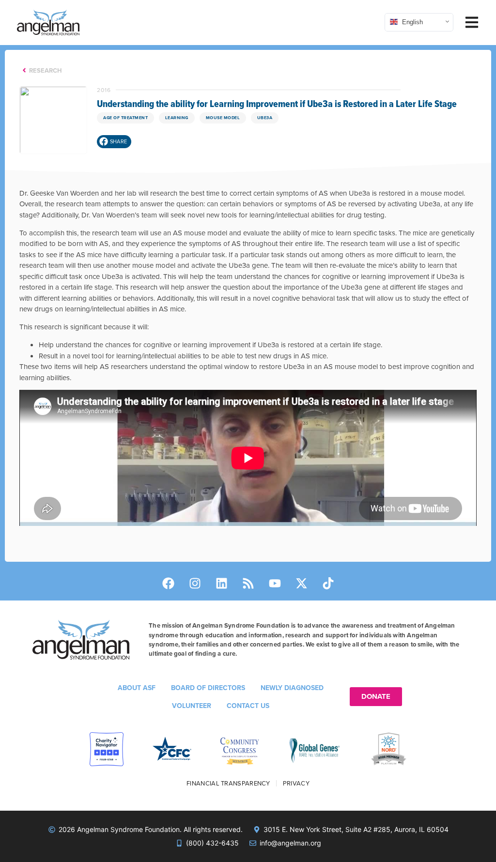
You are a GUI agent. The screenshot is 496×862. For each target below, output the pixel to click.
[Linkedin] (221, 583)
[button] (114, 141)
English (411, 21)
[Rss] (248, 583)
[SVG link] (48, 22)
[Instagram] (195, 583)
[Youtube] (275, 583)
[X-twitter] (301, 583)
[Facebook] (168, 583)
